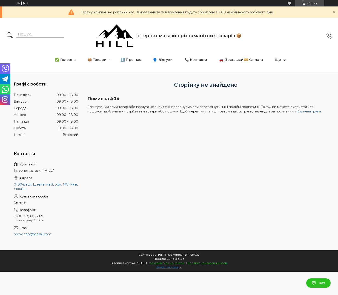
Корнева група (309, 111)
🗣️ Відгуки (163, 59)
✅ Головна (65, 59)
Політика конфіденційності (207, 263)
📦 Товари (97, 59)
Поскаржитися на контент (166, 263)
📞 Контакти (196, 59)
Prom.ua (193, 254)
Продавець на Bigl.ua (169, 258)
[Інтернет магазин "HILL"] (114, 35)
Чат (322, 283)
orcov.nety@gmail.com (32, 234)
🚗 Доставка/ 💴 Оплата (241, 59)
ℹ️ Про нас (130, 59)
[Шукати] (10, 35)
